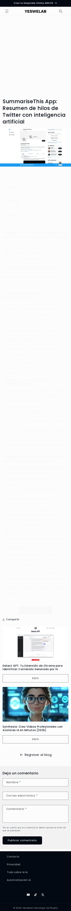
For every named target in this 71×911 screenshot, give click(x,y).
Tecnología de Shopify (45, 907)
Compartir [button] (12, 619)
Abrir (35, 678)
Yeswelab (27, 907)
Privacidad (13, 864)
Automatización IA (19, 880)
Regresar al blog (38, 755)
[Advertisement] (35, 53)
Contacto (13, 856)
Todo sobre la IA (17, 872)
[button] (7, 11)
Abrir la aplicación (35, 610)
